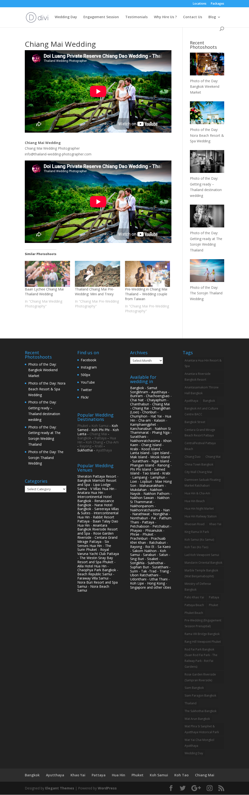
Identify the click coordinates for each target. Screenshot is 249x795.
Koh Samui (99, 425)
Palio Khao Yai (194, 597)
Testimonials (136, 17)
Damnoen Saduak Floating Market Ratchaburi (203, 483)
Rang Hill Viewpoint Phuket (203, 642)
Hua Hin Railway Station (201, 516)
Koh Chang (94, 442)
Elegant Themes (59, 788)
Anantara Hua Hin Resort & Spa (203, 363)
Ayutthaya (104, 450)
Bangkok (84, 438)
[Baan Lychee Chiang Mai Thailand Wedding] (47, 274)
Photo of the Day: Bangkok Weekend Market (43, 370)
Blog (212, 17)
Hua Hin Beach (195, 501)
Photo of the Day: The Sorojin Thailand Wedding (45, 458)
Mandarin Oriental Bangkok (203, 563)
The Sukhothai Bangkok (200, 711)
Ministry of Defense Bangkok (198, 587)
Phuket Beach (194, 613)
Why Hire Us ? (165, 17)
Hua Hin (118, 775)
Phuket (82, 425)
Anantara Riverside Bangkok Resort (198, 377)
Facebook (88, 360)
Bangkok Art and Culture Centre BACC (201, 411)
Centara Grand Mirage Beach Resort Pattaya (200, 433)
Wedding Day (66, 17)
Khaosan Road (195, 524)
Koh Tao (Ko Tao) (196, 547)
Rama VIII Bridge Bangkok (202, 634)
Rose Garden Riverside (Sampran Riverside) (200, 677)
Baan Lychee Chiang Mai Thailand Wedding (44, 291)
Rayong (85, 446)
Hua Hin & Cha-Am (197, 493)
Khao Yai (215, 524)
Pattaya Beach (194, 605)
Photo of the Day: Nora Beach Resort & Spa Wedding (46, 389)
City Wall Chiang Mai (198, 472)
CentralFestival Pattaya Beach (200, 446)
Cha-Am (112, 442)
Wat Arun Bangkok (197, 719)
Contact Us (192, 17)
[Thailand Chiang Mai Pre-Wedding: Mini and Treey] (97, 274)
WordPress (107, 788)
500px (85, 374)
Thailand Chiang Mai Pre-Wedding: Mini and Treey (94, 291)
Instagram (89, 367)
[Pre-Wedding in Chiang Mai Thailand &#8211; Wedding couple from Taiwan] (147, 274)
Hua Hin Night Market (199, 508)
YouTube (88, 382)
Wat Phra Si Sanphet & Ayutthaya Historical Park (202, 729)
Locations (199, 4)
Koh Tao (181, 775)
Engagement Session (101, 17)
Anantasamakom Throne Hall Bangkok (202, 390)
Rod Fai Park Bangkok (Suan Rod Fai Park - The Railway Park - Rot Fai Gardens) (201, 658)
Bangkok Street (195, 422)
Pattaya (100, 438)
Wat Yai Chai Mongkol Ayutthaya (199, 743)
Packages (217, 4)
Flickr (85, 397)
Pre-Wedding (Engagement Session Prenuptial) (203, 623)
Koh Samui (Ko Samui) (199, 540)
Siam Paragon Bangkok (200, 695)
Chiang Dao (193, 457)
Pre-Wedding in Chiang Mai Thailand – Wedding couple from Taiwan (146, 294)
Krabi (99, 446)
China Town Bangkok (199, 464)
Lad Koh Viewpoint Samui (202, 555)
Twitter (86, 389)
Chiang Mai (98, 434)
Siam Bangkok (194, 688)
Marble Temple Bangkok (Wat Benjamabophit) (201, 573)
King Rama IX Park (197, 532)
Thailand (190, 703)
